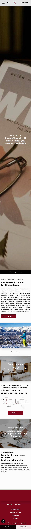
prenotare (25, 3)
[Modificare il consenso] (3, 521)
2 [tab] (14, 351)
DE (10, 272)
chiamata (23, 527)
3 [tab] (17, 351)
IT (20, 272)
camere (7, 527)
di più (10, 316)
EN (16, 272)
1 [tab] (12, 351)
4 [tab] (19, 351)
